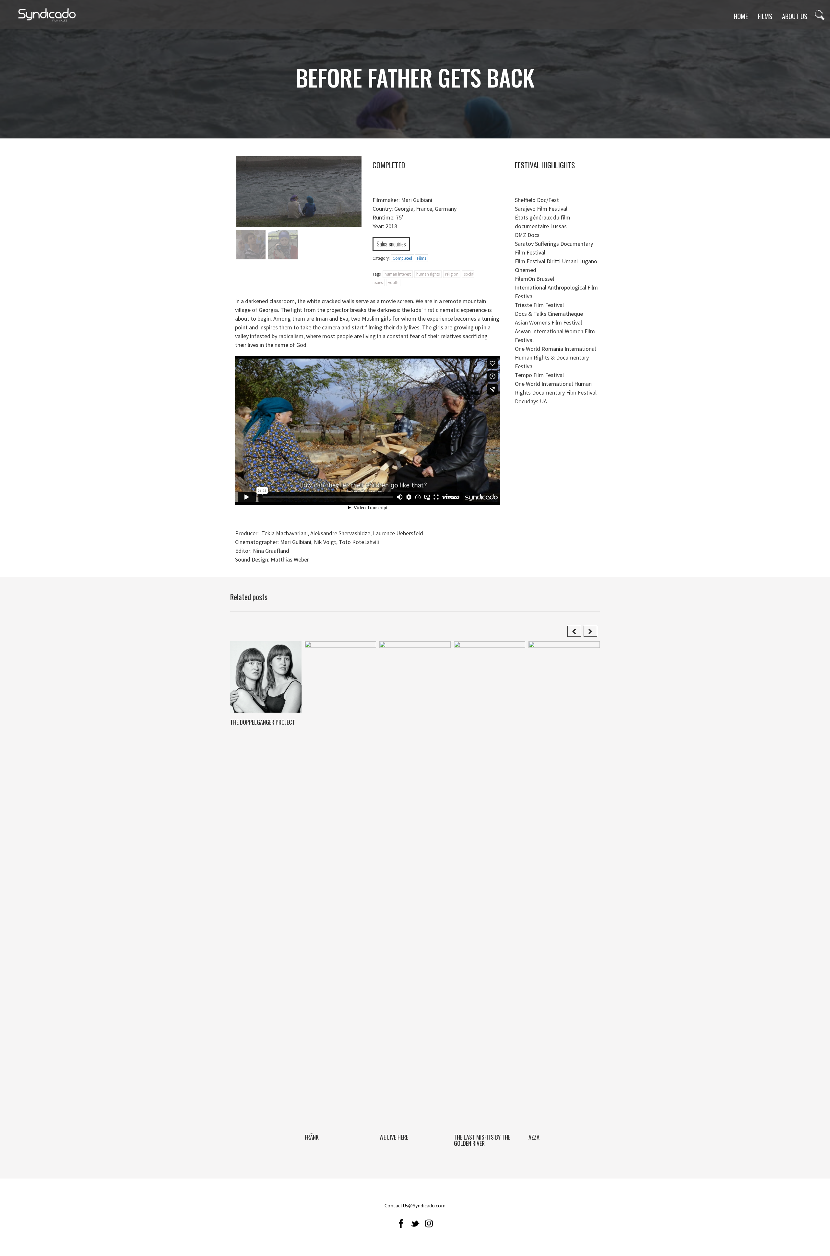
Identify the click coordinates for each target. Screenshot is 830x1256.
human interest (398, 274)
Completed (402, 258)
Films (421, 258)
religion (451, 274)
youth (393, 282)
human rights (428, 274)
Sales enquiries (391, 244)
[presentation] (575, 627)
